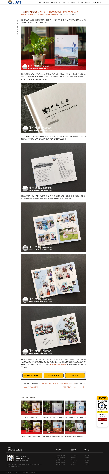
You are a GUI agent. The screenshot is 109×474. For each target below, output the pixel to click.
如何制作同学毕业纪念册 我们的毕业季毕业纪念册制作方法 (57, 383)
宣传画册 (87, 457)
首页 (39, 2)
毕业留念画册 (74, 460)
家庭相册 (87, 462)
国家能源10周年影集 (60, 455)
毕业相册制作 (41, 15)
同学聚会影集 (74, 457)
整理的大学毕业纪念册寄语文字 (31, 387)
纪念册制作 (23, 15)
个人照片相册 (74, 462)
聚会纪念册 (54, 2)
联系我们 (87, 2)
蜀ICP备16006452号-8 (32, 472)
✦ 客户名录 (79, 2)
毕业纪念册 (62, 2)
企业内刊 (87, 460)
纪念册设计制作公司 (14, 2)
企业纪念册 (46, 2)
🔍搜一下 (86, 464)
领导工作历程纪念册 (60, 464)
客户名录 (87, 455)
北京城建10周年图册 (60, 460)
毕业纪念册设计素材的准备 (57, 364)
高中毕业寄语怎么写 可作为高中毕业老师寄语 (73, 387)
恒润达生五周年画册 (60, 457)
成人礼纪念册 (74, 464)
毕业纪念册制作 (54, 15)
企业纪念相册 (74, 455)
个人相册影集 (71, 2)
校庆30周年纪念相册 (60, 462)
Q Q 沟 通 (75, 375)
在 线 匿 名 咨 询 (53, 375)
